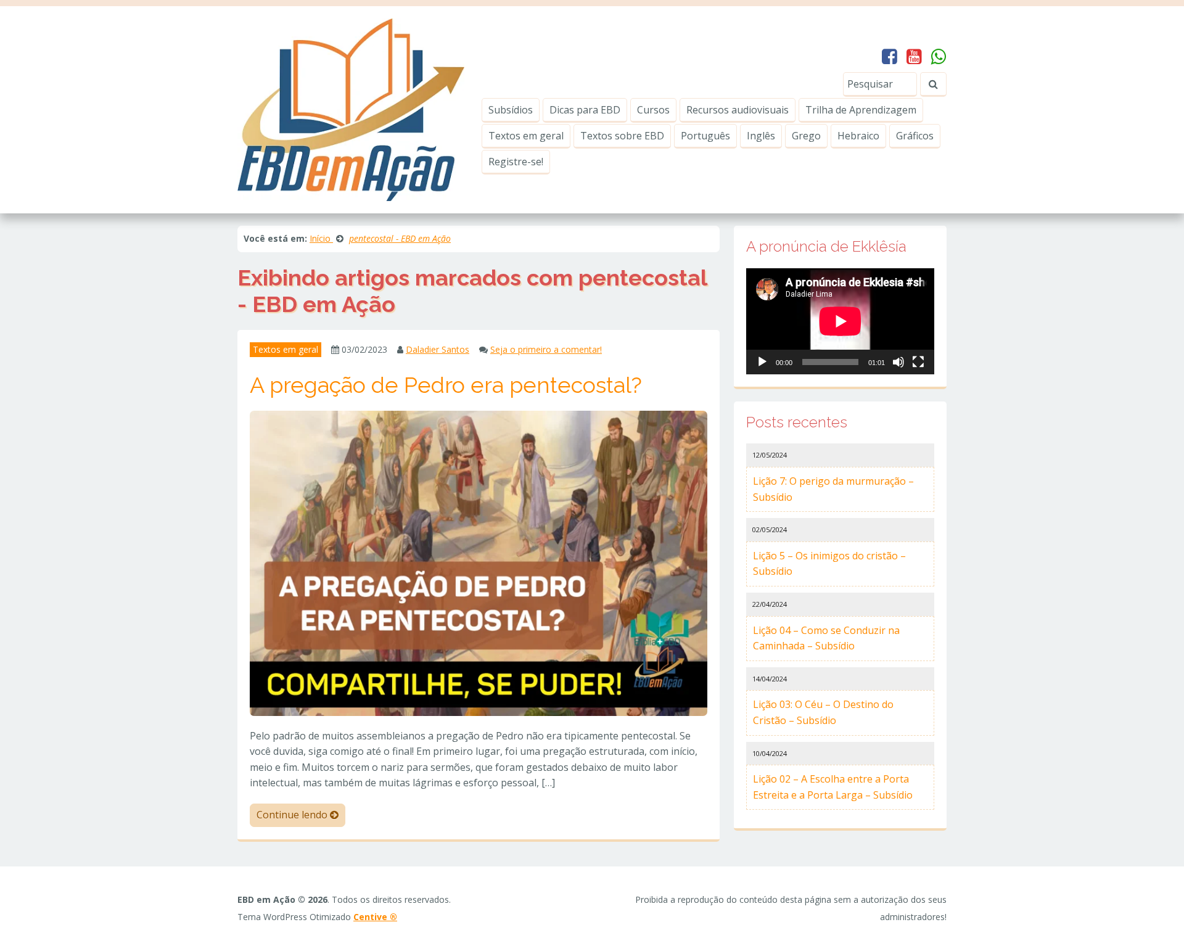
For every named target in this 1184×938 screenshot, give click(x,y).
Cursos (653, 110)
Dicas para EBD (584, 110)
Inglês (761, 135)
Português (705, 135)
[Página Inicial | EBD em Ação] (350, 108)
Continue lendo (293, 814)
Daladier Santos (437, 349)
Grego (806, 135)
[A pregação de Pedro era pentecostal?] (478, 562)
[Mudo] (898, 362)
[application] (840, 321)
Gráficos (915, 135)
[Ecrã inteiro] (918, 362)
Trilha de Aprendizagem (860, 110)
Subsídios (510, 110)
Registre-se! (515, 161)
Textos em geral (526, 135)
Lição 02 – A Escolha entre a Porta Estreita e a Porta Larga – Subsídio (833, 787)
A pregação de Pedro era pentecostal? (446, 385)
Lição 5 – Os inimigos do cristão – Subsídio (829, 563)
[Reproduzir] (762, 362)
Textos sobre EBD (622, 135)
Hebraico (858, 135)
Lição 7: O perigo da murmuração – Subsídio (833, 489)
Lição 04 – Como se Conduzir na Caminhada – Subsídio (826, 638)
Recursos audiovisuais (737, 110)
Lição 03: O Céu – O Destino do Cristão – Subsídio (823, 712)
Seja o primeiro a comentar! (546, 349)
